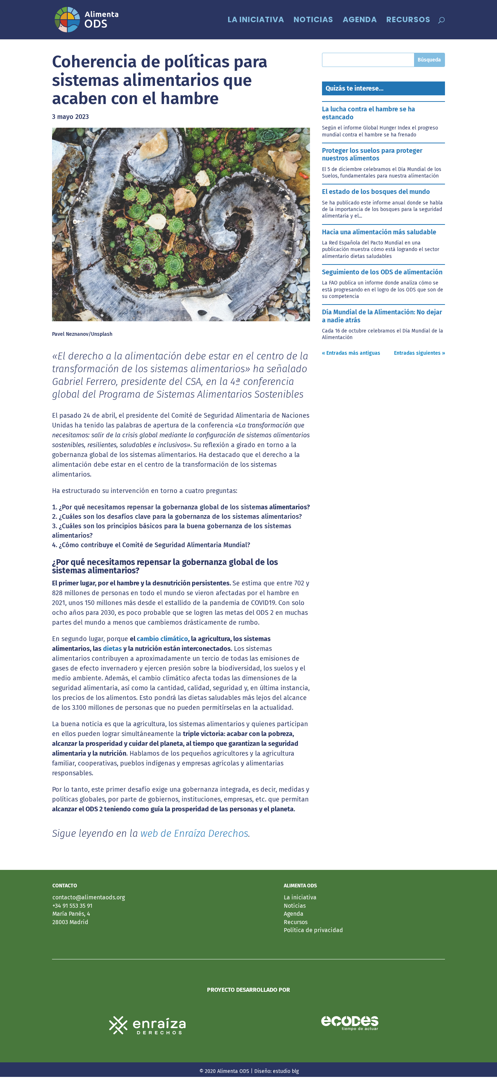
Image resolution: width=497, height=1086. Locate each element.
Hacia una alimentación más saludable (379, 232)
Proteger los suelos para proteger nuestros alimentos (372, 155)
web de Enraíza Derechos (194, 833)
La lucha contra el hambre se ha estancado (368, 113)
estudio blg (286, 1071)
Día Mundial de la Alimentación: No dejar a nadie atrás (382, 316)
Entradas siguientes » (419, 353)
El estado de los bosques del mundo (376, 192)
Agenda (360, 21)
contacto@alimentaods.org (88, 897)
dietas (113, 649)
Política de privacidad (313, 930)
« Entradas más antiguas (351, 353)
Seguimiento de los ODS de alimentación (382, 272)
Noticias (313, 21)
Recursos (408, 21)
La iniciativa (256, 21)
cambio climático (162, 639)
